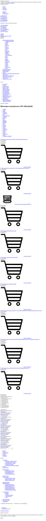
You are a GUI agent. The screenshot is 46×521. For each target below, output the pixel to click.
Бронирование (6, 86)
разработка (4, 507)
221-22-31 (3, 16)
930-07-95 (3, 21)
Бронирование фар (9, 472)
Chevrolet (7, 45)
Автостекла (5, 77)
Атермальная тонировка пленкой (12, 465)
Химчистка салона (6, 101)
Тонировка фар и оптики (10, 463)
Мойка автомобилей (7, 100)
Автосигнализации (7, 69)
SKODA (7, 60)
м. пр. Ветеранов (3, 17)
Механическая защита (7, 76)
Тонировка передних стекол (11, 461)
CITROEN (7, 54)
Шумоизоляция (6, 90)
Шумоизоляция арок (9, 484)
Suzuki (6, 63)
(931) (3, 418)
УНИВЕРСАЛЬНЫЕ (9, 41)
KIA (6, 49)
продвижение (5, 508)
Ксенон (4, 72)
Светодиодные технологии (8, 75)
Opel (6, 58)
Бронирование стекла (9, 471)
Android (6, 42)
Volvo (6, 68)
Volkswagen (7, 67)
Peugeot (6, 64)
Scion (6, 56)
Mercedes (7, 50)
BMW (6, 44)
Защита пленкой (6, 89)
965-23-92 (3, 26)
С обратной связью (9, 495)
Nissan (6, 57)
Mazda (6, 53)
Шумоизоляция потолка (10, 487)
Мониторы (5, 74)
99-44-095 (3, 28)
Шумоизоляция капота (10, 488)
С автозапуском (8, 496)
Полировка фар (6, 92)
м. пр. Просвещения (4, 29)
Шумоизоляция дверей (10, 485)
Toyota (6, 66)
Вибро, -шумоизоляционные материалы (11, 73)
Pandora (6, 493)
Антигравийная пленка (10, 473)
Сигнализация (6, 91)
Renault (6, 59)
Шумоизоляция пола (9, 486)
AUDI (6, 43)
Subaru (6, 62)
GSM (6, 497)
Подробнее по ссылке (9, 3)
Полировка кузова (6, 93)
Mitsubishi (7, 52)
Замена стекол (6, 88)
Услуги (1, 458)
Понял (1, 517)
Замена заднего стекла (9, 480)
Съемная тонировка (9, 464)
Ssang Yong (7, 61)
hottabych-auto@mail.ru (5, 413)
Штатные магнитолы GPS (8, 40)
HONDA (7, 47)
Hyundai (7, 48)
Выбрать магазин (4, 4)
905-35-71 (3, 18)
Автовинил (5, 98)
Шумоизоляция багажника (10, 489)
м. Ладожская (3, 27)
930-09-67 (3, 30)
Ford (6, 46)
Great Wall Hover (8, 55)
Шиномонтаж (6, 99)
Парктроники (5, 71)
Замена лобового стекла (10, 478)
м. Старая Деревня (4, 25)
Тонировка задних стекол (10, 462)
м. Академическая (4, 20)
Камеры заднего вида (7, 78)
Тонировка (5, 84)
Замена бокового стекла (10, 479)
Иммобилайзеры (6, 70)
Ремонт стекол (6, 87)
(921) (3, 411)
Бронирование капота (9, 470)
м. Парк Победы (3, 15)
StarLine (7, 494)
